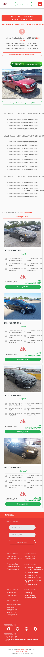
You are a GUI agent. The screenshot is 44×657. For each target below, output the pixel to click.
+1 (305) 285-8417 (11, 637)
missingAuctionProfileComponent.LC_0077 (22, 54)
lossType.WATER (12, 615)
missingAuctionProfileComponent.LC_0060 (22, 103)
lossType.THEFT (12, 612)
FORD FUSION (26, 212)
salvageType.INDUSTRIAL (33, 578)
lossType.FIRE (11, 607)
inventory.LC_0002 (22, 217)
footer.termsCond (13, 569)
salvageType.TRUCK (31, 573)
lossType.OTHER (12, 610)
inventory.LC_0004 (22, 287)
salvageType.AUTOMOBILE (34, 567)
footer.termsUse (12, 564)
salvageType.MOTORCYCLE (34, 570)
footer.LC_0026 (30, 559)
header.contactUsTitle (14, 559)
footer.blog (28, 593)
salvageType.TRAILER (32, 584)
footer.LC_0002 (12, 556)
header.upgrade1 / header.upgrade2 (31, 596)
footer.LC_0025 (30, 556)
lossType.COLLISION (14, 605)
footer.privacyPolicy (13, 566)
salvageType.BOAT (31, 575)
